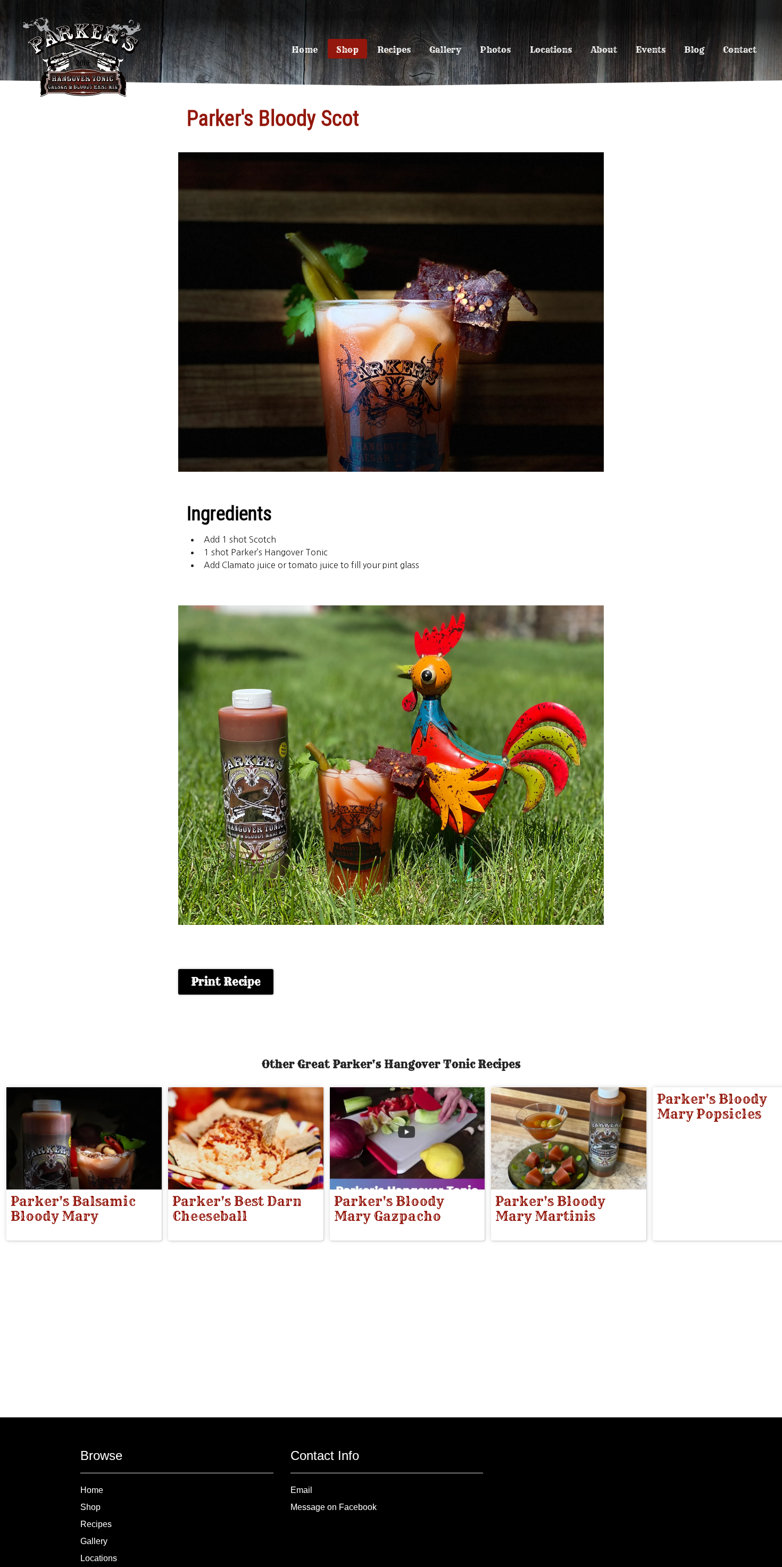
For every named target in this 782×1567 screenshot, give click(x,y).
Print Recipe (226, 981)
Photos (495, 49)
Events (650, 49)
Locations (551, 49)
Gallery (445, 49)
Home (305, 49)
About (603, 49)
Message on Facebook (333, 1507)
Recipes (394, 49)
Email (301, 1490)
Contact (739, 49)
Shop (347, 49)
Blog (694, 49)
